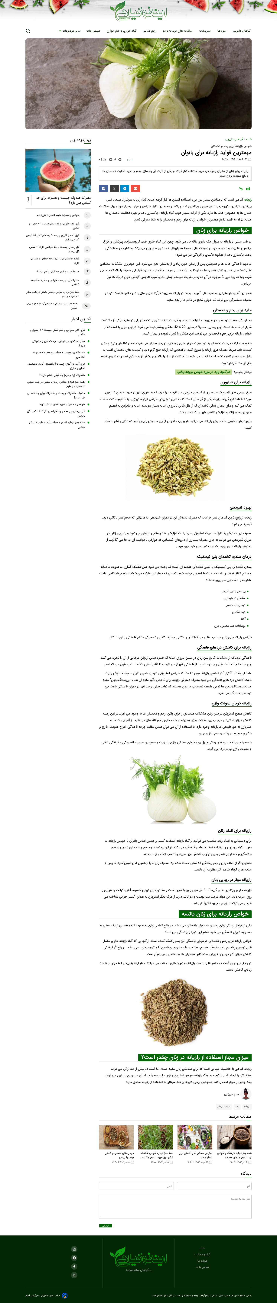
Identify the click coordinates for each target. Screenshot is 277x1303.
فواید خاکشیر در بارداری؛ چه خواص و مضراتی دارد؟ (58, 343)
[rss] (74, 1275)
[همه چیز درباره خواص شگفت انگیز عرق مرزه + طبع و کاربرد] (155, 1137)
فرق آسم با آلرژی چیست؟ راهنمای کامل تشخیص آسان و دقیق (56, 366)
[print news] (248, 188)
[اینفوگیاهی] (138, 1257)
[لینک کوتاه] (241, 188)
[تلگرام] (124, 188)
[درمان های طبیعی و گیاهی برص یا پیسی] (116, 1137)
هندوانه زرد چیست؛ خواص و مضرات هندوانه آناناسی (58, 354)
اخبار (203, 1248)
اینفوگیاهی (203, 1296)
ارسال (105, 1225)
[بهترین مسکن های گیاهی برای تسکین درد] (195, 1137)
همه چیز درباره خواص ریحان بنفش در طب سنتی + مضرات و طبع (56, 384)
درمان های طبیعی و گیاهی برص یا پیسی (119, 1155)
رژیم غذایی (150, 30)
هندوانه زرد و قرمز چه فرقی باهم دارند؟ (58, 272)
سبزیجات (205, 30)
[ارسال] (135, 188)
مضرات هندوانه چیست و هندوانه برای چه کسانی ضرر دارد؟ (56, 395)
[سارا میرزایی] (246, 1094)
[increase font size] (120, 159)
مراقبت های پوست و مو (178, 30)
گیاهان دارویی (242, 30)
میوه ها (222, 30)
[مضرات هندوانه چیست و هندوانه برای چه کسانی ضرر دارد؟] (58, 170)
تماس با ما (203, 1267)
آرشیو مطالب (202, 1254)
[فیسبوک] (103, 188)
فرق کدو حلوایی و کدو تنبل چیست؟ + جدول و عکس (57, 332)
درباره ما (202, 1260)
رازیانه (247, 199)
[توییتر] (114, 188)
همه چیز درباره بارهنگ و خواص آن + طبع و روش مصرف (234, 1155)
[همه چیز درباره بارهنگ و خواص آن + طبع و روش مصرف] (234, 1137)
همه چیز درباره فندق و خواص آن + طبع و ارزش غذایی (57, 424)
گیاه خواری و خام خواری (122, 30)
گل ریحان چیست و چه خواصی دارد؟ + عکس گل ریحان (56, 413)
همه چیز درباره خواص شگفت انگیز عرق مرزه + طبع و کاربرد (157, 1155)
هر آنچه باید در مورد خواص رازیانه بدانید (203, 372)
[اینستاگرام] (74, 1249)
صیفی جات (93, 30)
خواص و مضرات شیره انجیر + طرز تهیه (58, 215)
